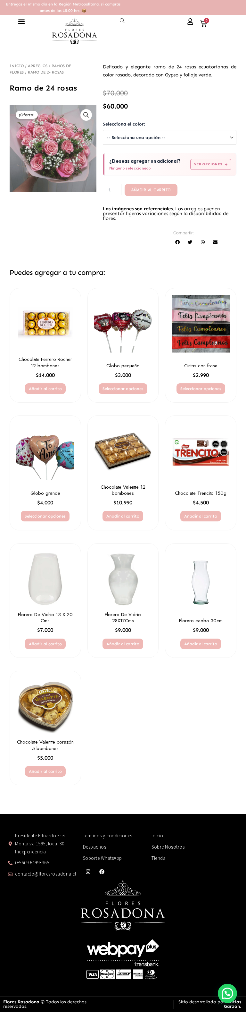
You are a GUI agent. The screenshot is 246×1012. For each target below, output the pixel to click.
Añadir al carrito (151, 190)
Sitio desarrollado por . (209, 1004)
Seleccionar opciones (123, 388)
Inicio (17, 66)
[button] (21, 21)
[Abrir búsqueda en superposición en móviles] (123, 20)
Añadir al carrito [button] (45, 388)
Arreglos (37, 66)
